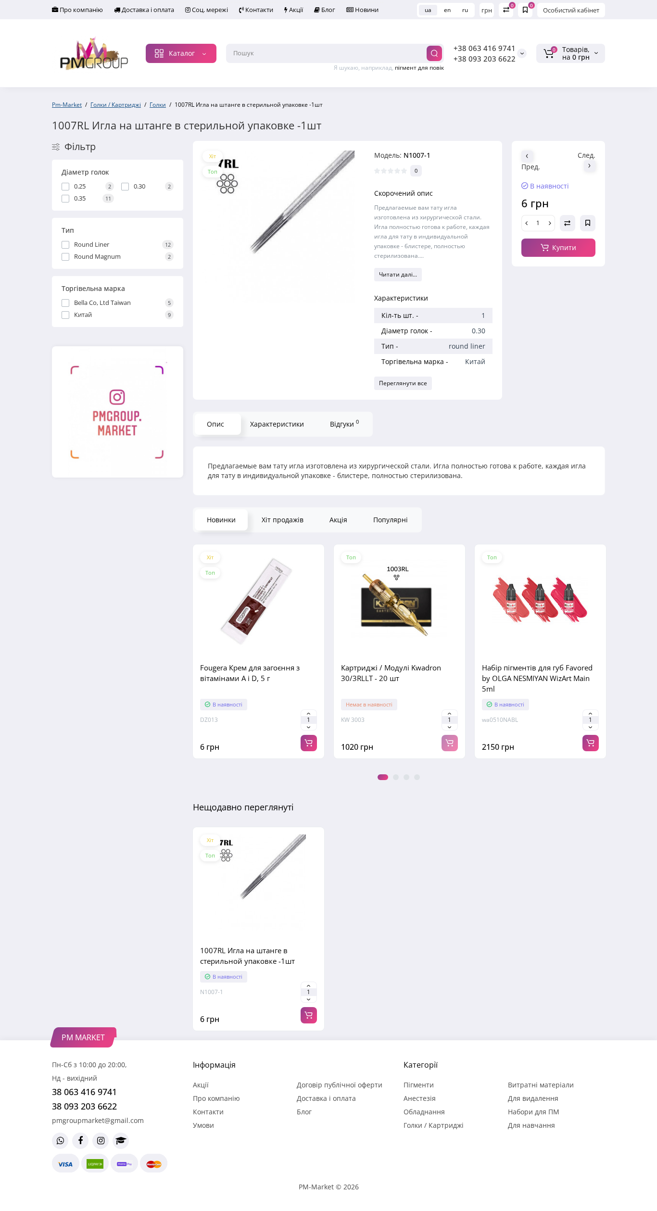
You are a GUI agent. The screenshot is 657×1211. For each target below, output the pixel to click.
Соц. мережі (209, 9)
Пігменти (419, 1084)
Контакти (258, 9)
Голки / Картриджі (434, 1125)
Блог (327, 9)
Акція (338, 519)
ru (465, 10)
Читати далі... (398, 274)
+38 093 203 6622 (485, 58)
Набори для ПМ (533, 1111)
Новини (366, 9)
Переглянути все (403, 383)
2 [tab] (396, 777)
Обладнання (424, 1111)
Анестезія (420, 1098)
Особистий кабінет (571, 10)
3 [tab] (406, 777)
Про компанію (80, 9)
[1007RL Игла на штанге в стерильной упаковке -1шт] (278, 227)
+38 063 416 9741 (485, 48)
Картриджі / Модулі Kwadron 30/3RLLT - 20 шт (391, 673)
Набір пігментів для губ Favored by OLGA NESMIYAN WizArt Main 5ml (537, 678)
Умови (203, 1125)
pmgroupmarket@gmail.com (98, 1120)
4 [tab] (417, 777)
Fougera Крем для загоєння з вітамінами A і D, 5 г (250, 673)
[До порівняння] (258, 651)
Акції (295, 9)
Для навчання (531, 1125)
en (447, 10)
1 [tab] (383, 777)
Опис (215, 424)
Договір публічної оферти (339, 1084)
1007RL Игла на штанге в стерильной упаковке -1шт (247, 956)
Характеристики (277, 424)
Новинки (221, 519)
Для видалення (533, 1098)
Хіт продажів (282, 519)
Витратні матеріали (541, 1084)
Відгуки (344, 423)
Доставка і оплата (147, 9)
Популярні (390, 519)
